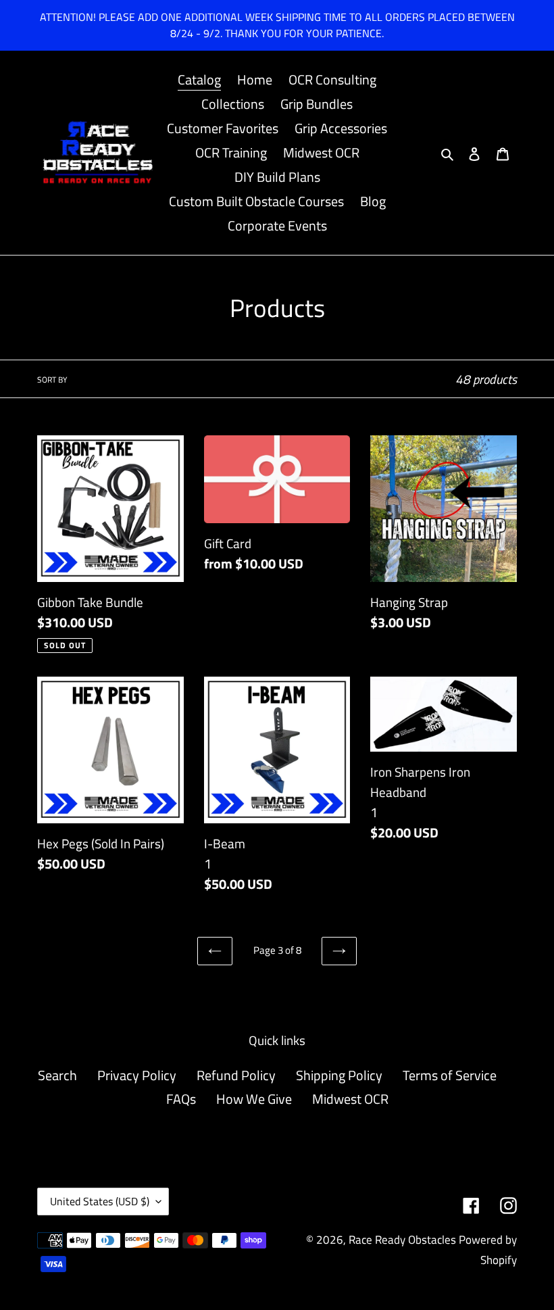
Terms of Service (450, 1075)
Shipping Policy (339, 1075)
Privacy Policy (136, 1075)
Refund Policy (236, 1075)
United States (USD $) (99, 1201)
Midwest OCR (350, 1098)
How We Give (254, 1098)
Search (57, 1075)
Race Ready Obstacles (402, 1239)
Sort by (52, 380)
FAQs (181, 1098)
